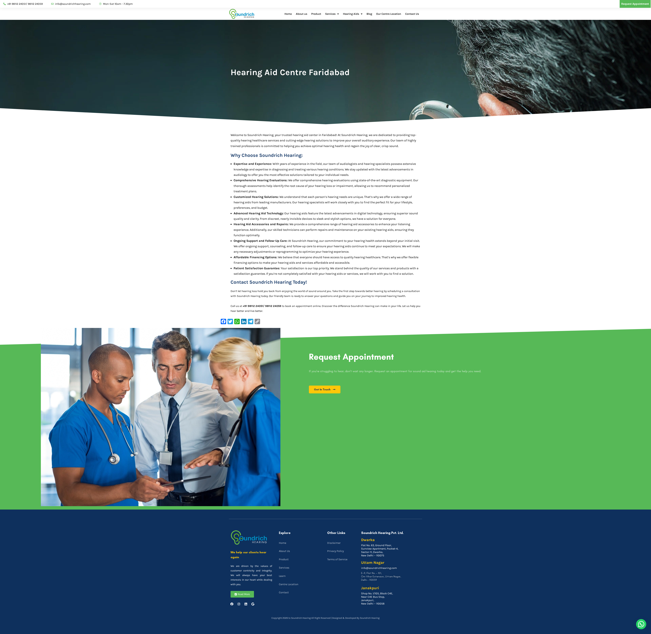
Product (316, 13)
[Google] (253, 604)
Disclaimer (334, 542)
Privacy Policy (335, 551)
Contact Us (412, 13)
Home (288, 13)
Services (330, 13)
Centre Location (288, 584)
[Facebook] (232, 604)
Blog (369, 13)
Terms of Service (337, 559)
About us (301, 13)
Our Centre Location (388, 13)
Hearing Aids (351, 13)
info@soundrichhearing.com (379, 568)
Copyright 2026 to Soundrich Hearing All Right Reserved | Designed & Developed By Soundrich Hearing (325, 618)
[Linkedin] (246, 604)
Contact (284, 592)
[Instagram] (239, 604)
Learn (282, 576)
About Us (284, 551)
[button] (641, 624)
